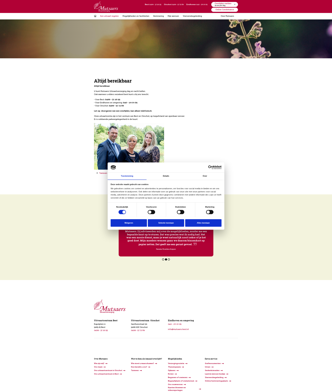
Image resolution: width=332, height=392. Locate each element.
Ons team (98, 367)
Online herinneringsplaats (216, 381)
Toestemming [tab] (127, 176)
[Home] (95, 16)
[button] (163, 259)
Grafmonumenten (213, 363)
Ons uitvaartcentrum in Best (106, 374)
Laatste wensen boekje (215, 374)
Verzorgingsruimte (176, 363)
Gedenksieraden (212, 370)
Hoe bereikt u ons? (139, 367)
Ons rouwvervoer (175, 384)
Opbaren (171, 370)
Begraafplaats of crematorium (181, 381)
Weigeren (129, 223)
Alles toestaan (203, 223)
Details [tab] (166, 176)
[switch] (151, 212)
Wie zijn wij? (99, 363)
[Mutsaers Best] (106, 6)
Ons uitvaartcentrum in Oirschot (108, 370)
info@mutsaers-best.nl (178, 329)
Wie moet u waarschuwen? (142, 363)
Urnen (207, 367)
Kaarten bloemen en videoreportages (177, 389)
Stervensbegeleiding (214, 377)
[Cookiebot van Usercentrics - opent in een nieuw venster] (210, 167)
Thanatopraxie (174, 367)
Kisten (171, 374)
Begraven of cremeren (178, 377)
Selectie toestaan (166, 223)
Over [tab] (205, 176)
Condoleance (224, 9)
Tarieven (103, 173)
